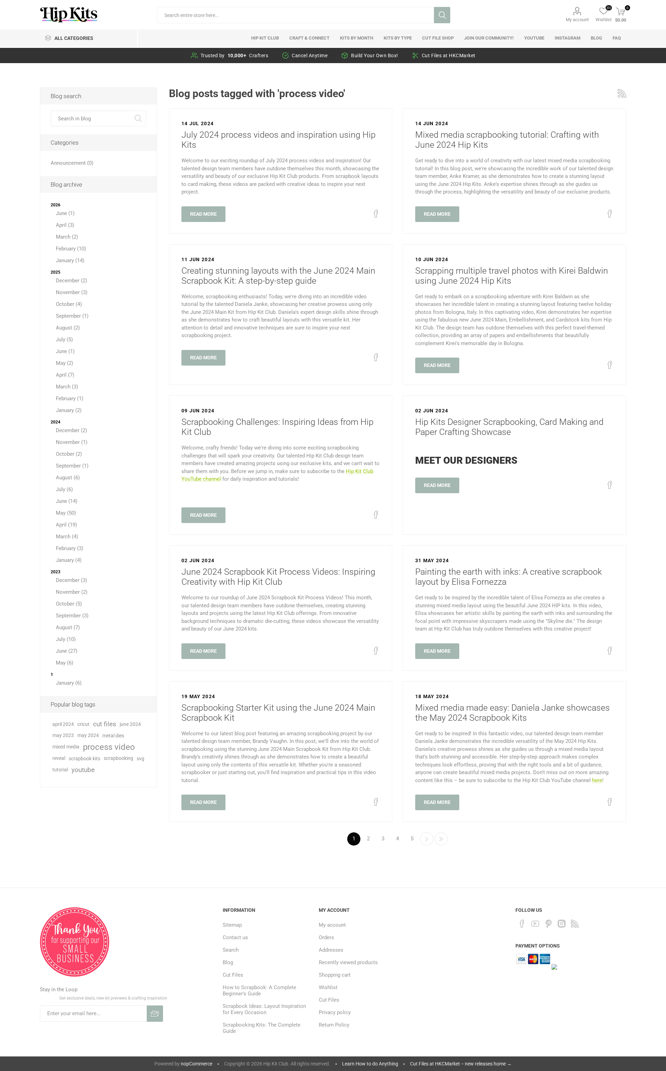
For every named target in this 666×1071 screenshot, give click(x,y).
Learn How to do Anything (370, 1063)
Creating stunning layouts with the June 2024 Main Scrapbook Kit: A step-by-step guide (278, 276)
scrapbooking (118, 758)
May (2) (64, 363)
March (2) (67, 237)
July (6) (64, 489)
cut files (104, 724)
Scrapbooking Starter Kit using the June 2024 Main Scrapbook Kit (278, 713)
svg (140, 758)
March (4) (67, 536)
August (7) (68, 627)
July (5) (64, 339)
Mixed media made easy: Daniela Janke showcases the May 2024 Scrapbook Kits (512, 713)
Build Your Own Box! (374, 55)
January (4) (69, 560)
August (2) (68, 328)
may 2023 (63, 735)
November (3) (71, 292)
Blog (228, 962)
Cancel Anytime (309, 55)
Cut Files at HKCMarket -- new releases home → (461, 1063)
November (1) (71, 442)
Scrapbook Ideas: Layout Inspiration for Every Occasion (264, 1009)
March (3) (67, 387)
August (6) (68, 477)
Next (426, 839)
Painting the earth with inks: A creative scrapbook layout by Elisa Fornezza (508, 577)
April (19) (66, 525)
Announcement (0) (72, 163)
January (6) (69, 683)
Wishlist (328, 987)
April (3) (65, 225)
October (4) (69, 304)
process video (109, 747)
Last (441, 839)
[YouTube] (535, 923)
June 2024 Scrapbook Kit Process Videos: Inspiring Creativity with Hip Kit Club (278, 577)
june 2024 (130, 724)
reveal (58, 758)
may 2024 (88, 735)
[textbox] (295, 15)
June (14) (66, 501)
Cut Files (233, 975)
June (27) (66, 651)
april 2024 (63, 724)
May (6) (64, 663)
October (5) (69, 604)
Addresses (331, 950)
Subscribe (155, 1013)
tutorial (60, 770)
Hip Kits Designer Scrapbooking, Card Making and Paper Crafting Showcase (509, 427)
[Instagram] (561, 923)
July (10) (66, 639)
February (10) (71, 249)
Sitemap (232, 925)
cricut (83, 724)
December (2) (71, 280)
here (597, 780)
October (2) (69, 454)
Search (442, 15)
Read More (203, 214)
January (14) (70, 260)
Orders (326, 937)
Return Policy (334, 1025)
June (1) (65, 213)
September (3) (72, 615)
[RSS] (574, 923)
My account (577, 19)
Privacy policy (335, 1012)
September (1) (72, 316)
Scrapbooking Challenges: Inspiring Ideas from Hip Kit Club (277, 427)
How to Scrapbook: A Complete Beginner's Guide (259, 990)
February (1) (69, 398)
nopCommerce (196, 1063)
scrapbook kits (84, 758)
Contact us (235, 937)
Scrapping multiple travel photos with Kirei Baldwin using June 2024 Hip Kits (511, 276)
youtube (83, 770)
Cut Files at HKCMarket (449, 55)
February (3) (69, 548)
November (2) (71, 592)
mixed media (65, 747)
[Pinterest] (548, 923)
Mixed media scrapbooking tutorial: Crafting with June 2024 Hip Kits (507, 140)
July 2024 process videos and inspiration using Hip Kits (278, 140)
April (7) (65, 375)
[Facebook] (522, 923)
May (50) (66, 513)
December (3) (71, 580)
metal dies (113, 735)
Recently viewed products (348, 962)
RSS (622, 93)
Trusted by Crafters (234, 55)
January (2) (69, 410)
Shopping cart (335, 975)
